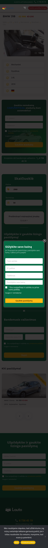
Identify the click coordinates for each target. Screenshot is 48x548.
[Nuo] (45, 536)
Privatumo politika (28, 542)
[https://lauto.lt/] (8, 8)
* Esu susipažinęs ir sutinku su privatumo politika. (24, 288)
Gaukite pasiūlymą (24, 300)
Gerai (16, 542)
